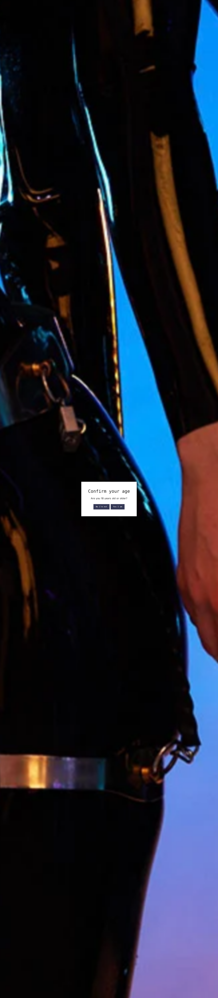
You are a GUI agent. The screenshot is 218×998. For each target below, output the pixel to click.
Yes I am (117, 507)
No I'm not (101, 507)
